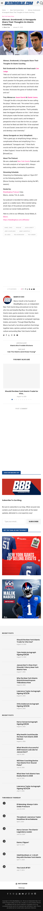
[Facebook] (7, 894)
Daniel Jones (32, 97)
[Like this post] (23, 289)
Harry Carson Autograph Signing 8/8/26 (27, 723)
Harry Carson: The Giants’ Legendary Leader (27, 831)
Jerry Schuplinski (10, 231)
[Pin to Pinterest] (29, 289)
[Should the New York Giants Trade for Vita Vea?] (21, 376)
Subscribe (33, 521)
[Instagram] (13, 894)
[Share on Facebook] (25, 289)
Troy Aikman (31, 234)
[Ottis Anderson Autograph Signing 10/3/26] (8, 707)
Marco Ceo (7, 27)
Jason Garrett (20, 97)
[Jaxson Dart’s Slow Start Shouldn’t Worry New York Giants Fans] (8, 668)
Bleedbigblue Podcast (11, 192)
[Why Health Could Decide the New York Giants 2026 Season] (8, 737)
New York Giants (24, 161)
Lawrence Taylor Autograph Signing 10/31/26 (28, 787)
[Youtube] (23, 894)
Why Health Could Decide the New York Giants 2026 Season (27, 736)
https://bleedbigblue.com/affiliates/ (16, 220)
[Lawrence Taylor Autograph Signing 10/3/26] (8, 694)
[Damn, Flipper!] (8, 845)
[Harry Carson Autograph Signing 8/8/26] (8, 725)
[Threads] (16, 894)
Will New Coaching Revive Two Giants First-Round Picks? (27, 763)
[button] (5, 382)
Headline (18, 227)
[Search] (41, 3)
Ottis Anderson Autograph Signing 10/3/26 (28, 705)
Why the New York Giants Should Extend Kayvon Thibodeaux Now (27, 680)
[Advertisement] (21, 261)
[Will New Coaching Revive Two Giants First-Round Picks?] (8, 764)
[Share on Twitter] (27, 289)
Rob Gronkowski (19, 234)
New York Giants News (17, 10)
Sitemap (21, 888)
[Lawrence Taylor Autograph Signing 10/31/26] (8, 789)
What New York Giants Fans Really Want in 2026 (28, 775)
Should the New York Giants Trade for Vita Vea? (28, 641)
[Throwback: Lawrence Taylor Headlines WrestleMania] (8, 820)
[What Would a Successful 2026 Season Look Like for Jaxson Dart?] (8, 750)
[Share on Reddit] (31, 289)
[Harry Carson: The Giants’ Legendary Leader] (8, 833)
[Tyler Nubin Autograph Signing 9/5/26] (8, 655)
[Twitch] (29, 894)
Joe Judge (7, 234)
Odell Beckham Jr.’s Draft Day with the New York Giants (29, 856)
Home (4, 10)
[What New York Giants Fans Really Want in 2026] (8, 777)
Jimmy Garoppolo (24, 231)
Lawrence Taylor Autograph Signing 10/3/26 (28, 692)
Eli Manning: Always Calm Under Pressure (27, 805)
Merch (5, 217)
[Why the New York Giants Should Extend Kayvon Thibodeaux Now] (8, 681)
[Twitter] (10, 894)
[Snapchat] (32, 894)
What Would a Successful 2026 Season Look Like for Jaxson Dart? (28, 749)
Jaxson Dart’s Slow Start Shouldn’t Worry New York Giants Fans (27, 667)
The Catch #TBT (23, 868)
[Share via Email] (34, 289)
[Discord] (35, 894)
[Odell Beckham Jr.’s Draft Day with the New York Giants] (8, 858)
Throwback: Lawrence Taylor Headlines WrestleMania (29, 818)
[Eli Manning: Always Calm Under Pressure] (8, 807)
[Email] (19, 894)
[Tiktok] (26, 894)
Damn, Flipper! (23, 842)
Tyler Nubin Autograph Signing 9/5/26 (26, 653)
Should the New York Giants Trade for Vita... (21, 392)
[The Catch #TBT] (8, 871)
